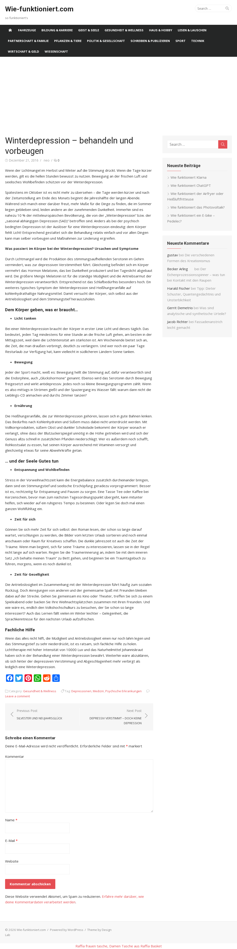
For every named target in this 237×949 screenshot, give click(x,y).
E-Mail (11, 840)
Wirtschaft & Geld (23, 51)
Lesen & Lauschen (192, 30)
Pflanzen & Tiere (67, 41)
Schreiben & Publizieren (150, 41)
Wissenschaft (56, 51)
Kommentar (14, 756)
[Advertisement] (118, 96)
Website (12, 861)
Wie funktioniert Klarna (188, 177)
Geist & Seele (88, 30)
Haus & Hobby (160, 30)
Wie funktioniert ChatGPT (191, 185)
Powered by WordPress (66, 930)
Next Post (116, 716)
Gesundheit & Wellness (124, 30)
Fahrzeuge (27, 30)
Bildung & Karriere (57, 30)
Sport (180, 41)
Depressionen (81, 691)
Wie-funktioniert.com (39, 9)
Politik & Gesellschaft (106, 41)
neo (47, 160)
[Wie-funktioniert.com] (10, 30)
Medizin (98, 691)
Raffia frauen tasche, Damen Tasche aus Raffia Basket (118, 946)
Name (11, 820)
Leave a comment (17, 696)
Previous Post (39, 714)
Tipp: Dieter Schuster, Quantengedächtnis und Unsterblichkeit (194, 294)
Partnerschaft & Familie (28, 41)
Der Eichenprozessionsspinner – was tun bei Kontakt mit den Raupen (196, 275)
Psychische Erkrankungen (123, 691)
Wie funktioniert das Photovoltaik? (198, 207)
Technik (197, 41)
